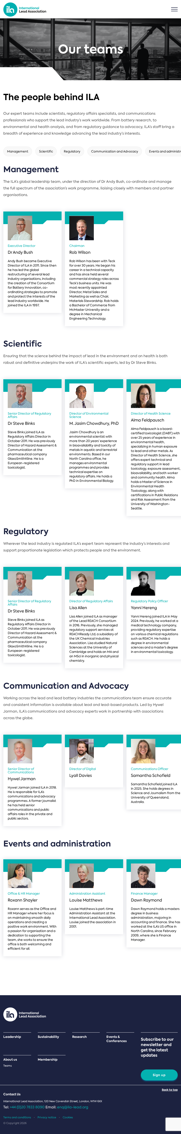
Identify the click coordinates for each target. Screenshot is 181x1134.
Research (79, 1037)
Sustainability (48, 1037)
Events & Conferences (116, 1039)
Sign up (159, 1075)
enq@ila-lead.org (72, 1107)
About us (10, 1060)
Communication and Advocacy (114, 151)
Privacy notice (47, 1117)
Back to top (170, 1090)
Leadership (12, 1037)
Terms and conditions (17, 1117)
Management (17, 151)
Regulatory (72, 151)
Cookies (68, 1117)
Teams (7, 1065)
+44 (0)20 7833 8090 (27, 1107)
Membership (48, 1060)
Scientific (46, 151)
